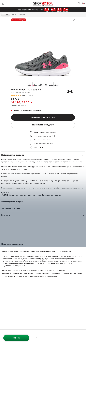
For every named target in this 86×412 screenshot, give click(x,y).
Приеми (16, 338)
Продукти (22, 15)
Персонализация (42, 338)
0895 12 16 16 (38, 147)
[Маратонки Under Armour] (70, 91)
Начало (13, 15)
